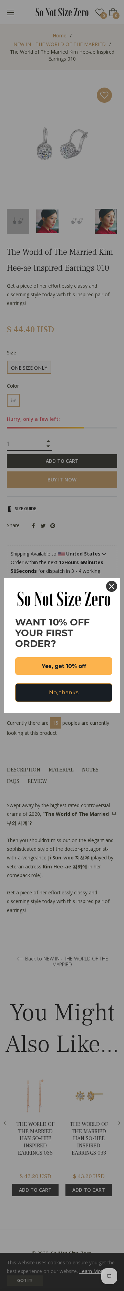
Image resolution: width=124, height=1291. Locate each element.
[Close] (111, 586)
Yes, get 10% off (64, 666)
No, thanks (64, 692)
